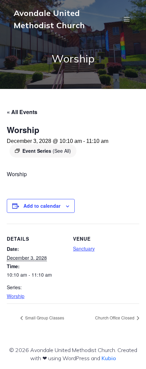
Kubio (109, 358)
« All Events (22, 112)
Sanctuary (84, 248)
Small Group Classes (44, 317)
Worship (15, 296)
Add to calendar (41, 205)
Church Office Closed (115, 317)
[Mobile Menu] (126, 19)
